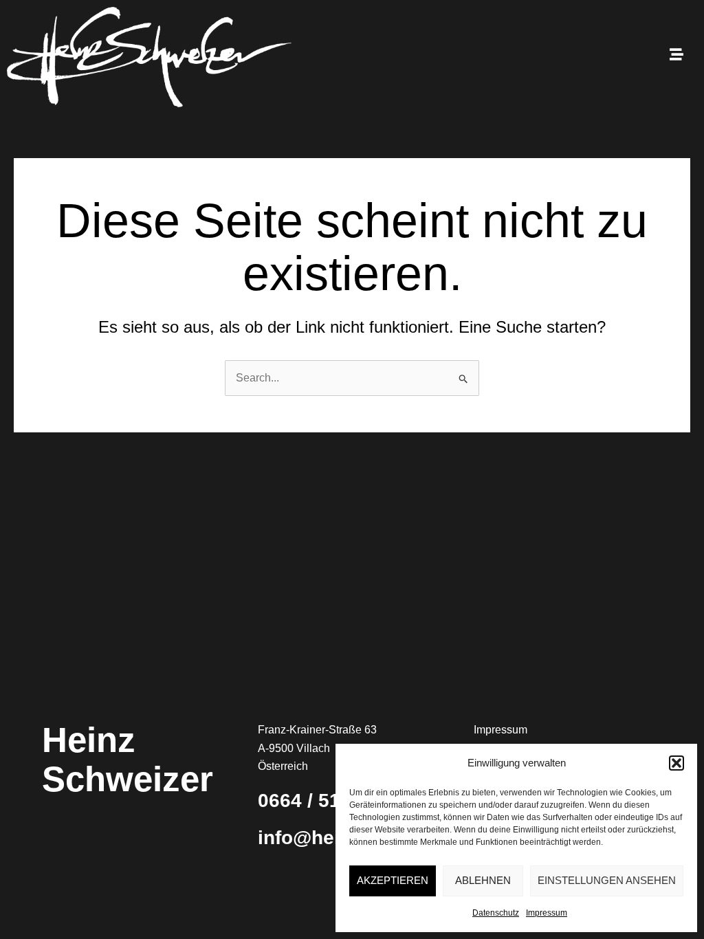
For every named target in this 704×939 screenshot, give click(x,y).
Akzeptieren (392, 880)
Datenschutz (495, 913)
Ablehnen (483, 880)
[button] (676, 763)
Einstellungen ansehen (607, 880)
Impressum (546, 913)
